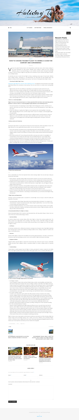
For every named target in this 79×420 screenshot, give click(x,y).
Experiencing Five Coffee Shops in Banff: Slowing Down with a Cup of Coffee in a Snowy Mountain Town (62, 41)
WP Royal (48, 412)
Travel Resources (47, 27)
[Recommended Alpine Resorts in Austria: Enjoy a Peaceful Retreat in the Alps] (10, 331)
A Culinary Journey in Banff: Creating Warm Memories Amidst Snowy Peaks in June (62, 50)
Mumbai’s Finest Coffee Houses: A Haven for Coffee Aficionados (30, 357)
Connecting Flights (12, 323)
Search (68, 33)
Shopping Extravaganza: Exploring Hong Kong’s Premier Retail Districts (45, 360)
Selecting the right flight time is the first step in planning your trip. (21, 83)
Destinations (38, 27)
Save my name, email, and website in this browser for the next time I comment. (24, 381)
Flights (31, 58)
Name (9, 375)
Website (40, 375)
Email (25, 375)
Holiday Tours (39, 12)
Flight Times (22, 323)
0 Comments (51, 326)
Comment (10, 384)
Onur (10, 326)
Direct (18, 323)
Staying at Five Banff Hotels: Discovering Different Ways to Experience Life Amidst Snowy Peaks (62, 45)
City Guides (29, 27)
